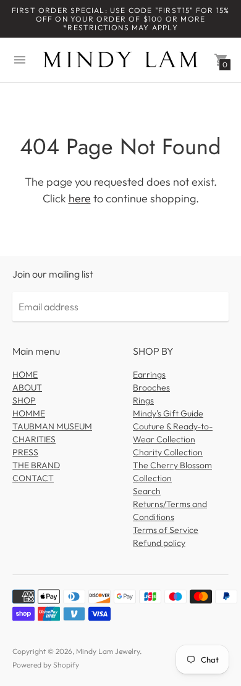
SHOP (24, 400)
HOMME (28, 413)
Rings (143, 400)
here (80, 198)
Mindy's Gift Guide (168, 413)
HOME (25, 374)
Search (147, 491)
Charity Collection (168, 452)
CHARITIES (34, 439)
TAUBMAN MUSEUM (52, 426)
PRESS (25, 452)
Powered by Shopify (45, 664)
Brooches (151, 387)
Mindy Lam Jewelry (108, 651)
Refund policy (159, 542)
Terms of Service (165, 529)
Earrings (149, 374)
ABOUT (27, 387)
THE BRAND (36, 465)
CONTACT (33, 478)
